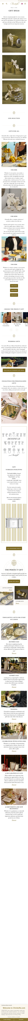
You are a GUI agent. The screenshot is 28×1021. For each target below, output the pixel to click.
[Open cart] (25, 3)
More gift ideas (14, 581)
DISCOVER (14, 285)
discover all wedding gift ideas (14, 370)
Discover (14, 653)
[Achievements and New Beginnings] (14, 797)
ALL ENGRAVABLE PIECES (14, 548)
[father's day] (14, 665)
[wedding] (14, 699)
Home (12, 7)
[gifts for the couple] (14, 763)
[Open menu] (2, 3)
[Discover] (14, 631)
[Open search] (6, 3)
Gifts (16, 7)
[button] (11, 329)
